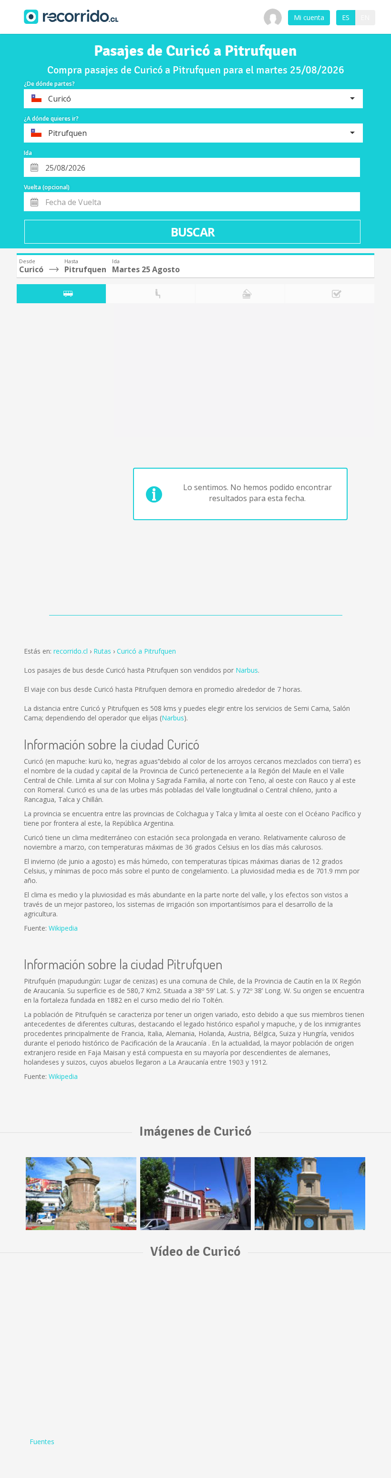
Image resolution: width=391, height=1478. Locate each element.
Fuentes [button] (42, 1441)
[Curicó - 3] (310, 1193)
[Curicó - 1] (81, 1193)
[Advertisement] (54, 461)
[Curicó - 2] (195, 1193)
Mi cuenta (309, 17)
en (365, 17)
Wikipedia (63, 928)
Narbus (247, 670)
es (346, 17)
